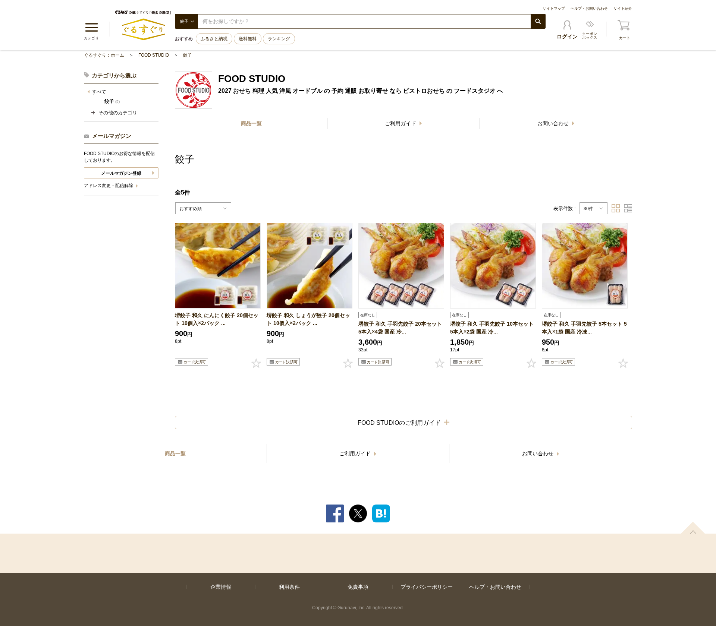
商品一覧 (251, 123)
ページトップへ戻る (693, 528)
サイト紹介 (622, 8)
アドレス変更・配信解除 (109, 185)
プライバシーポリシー (427, 587)
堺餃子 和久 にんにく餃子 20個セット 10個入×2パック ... (216, 319)
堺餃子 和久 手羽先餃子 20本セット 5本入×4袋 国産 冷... (400, 328)
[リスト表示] (628, 208)
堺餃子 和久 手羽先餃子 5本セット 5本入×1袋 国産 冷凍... (584, 328)
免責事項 (358, 587)
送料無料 (248, 38)
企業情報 (220, 587)
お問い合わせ (553, 123)
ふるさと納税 (214, 38)
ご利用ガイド (401, 123)
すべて (99, 92)
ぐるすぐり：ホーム (104, 55)
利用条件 (289, 587)
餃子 (187, 55)
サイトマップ (554, 8)
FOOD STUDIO (153, 55)
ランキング (279, 38)
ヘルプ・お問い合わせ (589, 8)
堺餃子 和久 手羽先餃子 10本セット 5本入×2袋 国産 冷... (492, 328)
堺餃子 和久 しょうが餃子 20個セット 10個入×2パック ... (308, 319)
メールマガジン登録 (121, 173)
